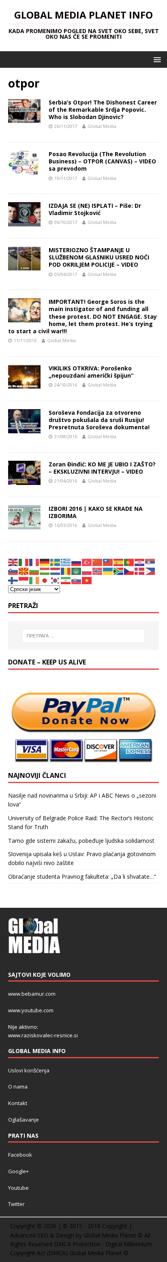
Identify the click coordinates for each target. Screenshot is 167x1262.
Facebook (20, 1154)
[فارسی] (66, 580)
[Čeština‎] (129, 571)
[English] (13, 562)
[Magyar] (45, 571)
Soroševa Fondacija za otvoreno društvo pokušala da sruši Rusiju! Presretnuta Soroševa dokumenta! (99, 420)
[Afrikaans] (118, 571)
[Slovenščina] (13, 571)
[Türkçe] (87, 562)
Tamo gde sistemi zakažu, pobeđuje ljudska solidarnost (81, 840)
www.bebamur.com (32, 993)
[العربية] (76, 571)
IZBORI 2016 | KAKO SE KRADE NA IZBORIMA (96, 512)
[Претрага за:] (84, 636)
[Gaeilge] (34, 580)
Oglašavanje (23, 1119)
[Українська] (108, 571)
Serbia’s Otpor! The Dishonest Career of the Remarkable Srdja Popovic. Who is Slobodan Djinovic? (103, 109)
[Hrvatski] (140, 562)
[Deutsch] (45, 562)
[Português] (129, 562)
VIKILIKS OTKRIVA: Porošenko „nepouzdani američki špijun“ (91, 371)
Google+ (18, 1171)
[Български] (34, 571)
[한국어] (55, 580)
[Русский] (76, 562)
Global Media (102, 126)
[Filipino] (150, 571)
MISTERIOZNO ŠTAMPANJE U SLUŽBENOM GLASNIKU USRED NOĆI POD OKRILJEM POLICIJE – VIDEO (99, 257)
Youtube (18, 1187)
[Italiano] (24, 562)
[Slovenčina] (76, 580)
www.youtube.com (31, 1010)
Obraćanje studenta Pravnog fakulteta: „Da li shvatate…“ (82, 876)
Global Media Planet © (98, 1253)
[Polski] (87, 571)
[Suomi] (13, 580)
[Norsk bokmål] (97, 571)
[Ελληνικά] (66, 562)
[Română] (66, 571)
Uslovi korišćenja (28, 1070)
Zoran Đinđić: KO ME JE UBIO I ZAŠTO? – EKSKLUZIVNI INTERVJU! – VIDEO (102, 467)
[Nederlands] (55, 571)
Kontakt (17, 1103)
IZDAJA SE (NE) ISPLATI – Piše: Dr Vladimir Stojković (95, 209)
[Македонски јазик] (24, 571)
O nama (18, 1086)
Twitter (16, 1204)
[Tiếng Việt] (87, 580)
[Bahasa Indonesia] (24, 580)
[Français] (34, 562)
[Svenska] (55, 562)
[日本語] (45, 580)
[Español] (118, 562)
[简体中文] (97, 562)
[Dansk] (140, 571)
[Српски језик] (150, 562)
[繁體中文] (108, 562)
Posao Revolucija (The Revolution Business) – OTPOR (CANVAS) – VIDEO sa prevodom (102, 161)
